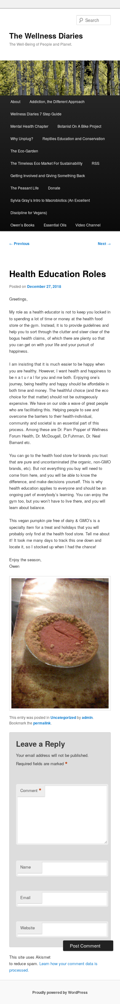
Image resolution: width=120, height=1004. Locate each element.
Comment (31, 790)
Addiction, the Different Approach (57, 101)
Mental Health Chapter (29, 126)
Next (104, 243)
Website (27, 928)
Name (25, 867)
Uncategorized (63, 717)
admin (87, 717)
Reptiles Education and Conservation (73, 138)
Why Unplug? (21, 138)
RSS (95, 163)
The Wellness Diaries (46, 35)
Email (25, 897)
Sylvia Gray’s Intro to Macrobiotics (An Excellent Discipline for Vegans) (50, 206)
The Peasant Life (24, 187)
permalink (42, 723)
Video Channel (88, 224)
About (15, 101)
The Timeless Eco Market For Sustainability (46, 163)
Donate (54, 187)
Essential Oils (55, 224)
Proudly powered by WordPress (60, 992)
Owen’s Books (22, 224)
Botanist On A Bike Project (79, 126)
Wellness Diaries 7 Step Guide (36, 113)
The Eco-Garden (24, 150)
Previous (19, 243)
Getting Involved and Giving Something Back (47, 175)
